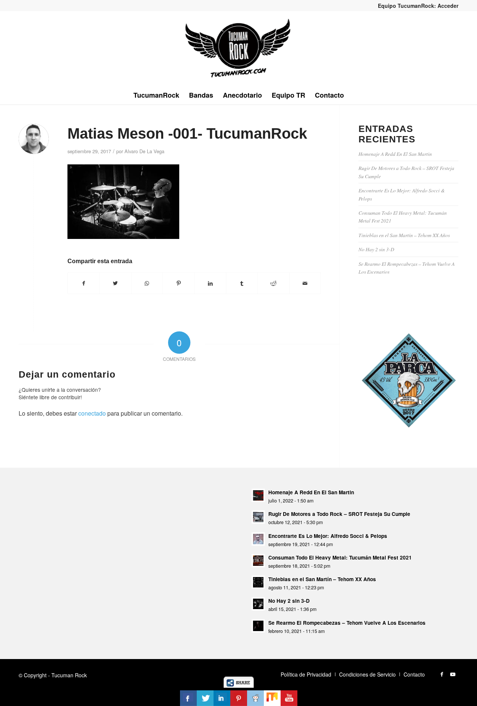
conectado (92, 413)
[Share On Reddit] (255, 698)
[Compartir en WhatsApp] (147, 283)
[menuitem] (416, 5)
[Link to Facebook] (441, 674)
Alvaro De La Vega (144, 151)
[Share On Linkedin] (222, 698)
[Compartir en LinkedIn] (210, 283)
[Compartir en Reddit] (273, 283)
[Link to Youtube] (452, 674)
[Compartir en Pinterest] (178, 283)
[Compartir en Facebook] (83, 283)
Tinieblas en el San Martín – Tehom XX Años (404, 235)
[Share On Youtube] (289, 698)
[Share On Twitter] (205, 698)
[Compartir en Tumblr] (242, 283)
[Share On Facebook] (188, 698)
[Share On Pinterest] (238, 698)
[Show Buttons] (239, 685)
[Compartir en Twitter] (115, 283)
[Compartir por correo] (305, 283)
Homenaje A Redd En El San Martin (395, 153)
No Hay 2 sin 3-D (376, 249)
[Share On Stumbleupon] (272, 698)
